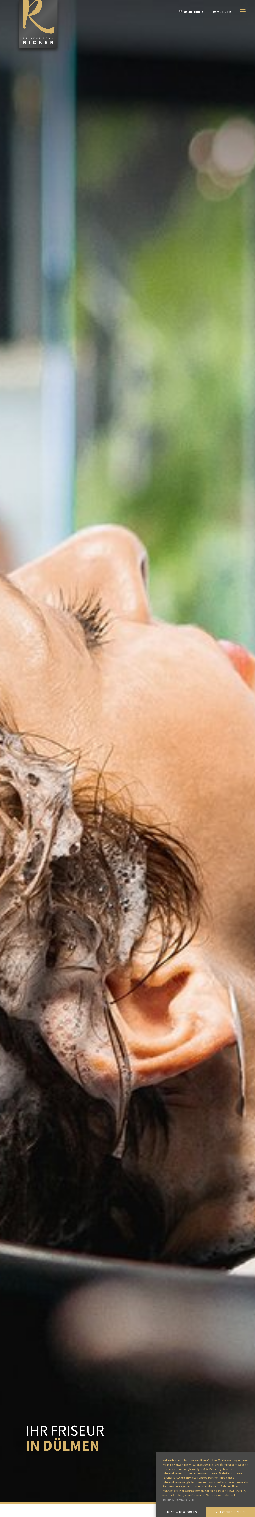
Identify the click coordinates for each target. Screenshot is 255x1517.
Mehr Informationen (178, 1500)
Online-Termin (193, 11)
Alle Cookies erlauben (230, 1512)
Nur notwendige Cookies (181, 1512)
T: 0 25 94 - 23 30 (221, 11)
